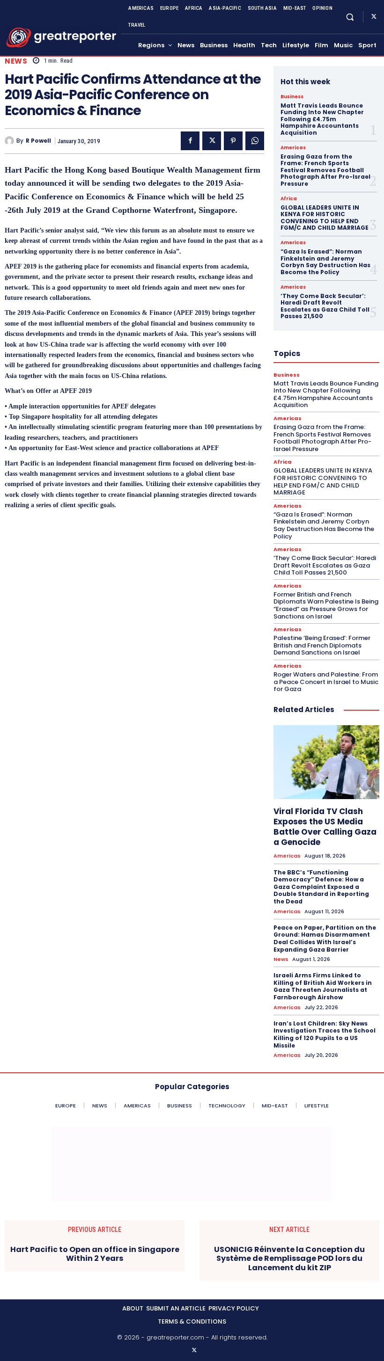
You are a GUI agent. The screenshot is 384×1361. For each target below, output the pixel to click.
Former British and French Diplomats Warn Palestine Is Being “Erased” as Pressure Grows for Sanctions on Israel (325, 605)
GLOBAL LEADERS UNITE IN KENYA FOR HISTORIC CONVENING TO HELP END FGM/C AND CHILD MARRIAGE (325, 218)
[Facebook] (190, 140)
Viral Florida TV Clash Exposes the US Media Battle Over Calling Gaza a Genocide (325, 827)
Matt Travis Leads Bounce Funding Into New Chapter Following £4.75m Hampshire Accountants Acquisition (322, 119)
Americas (293, 148)
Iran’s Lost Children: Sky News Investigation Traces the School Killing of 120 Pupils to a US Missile (324, 1034)
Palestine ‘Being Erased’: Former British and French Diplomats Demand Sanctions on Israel (321, 645)
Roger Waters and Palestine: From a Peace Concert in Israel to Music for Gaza (325, 681)
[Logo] (61, 37)
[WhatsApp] (254, 140)
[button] (350, 17)
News (16, 61)
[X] (373, 16)
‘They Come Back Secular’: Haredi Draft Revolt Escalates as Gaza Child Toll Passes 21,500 (325, 306)
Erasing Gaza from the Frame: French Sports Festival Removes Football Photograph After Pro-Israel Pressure (325, 170)
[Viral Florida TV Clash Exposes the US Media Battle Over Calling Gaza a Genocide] (326, 762)
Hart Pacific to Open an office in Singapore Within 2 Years (94, 1254)
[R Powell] (10, 141)
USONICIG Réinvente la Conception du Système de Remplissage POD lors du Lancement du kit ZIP (289, 1258)
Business (292, 97)
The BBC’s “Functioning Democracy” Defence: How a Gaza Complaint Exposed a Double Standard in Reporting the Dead (321, 886)
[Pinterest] (233, 140)
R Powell (38, 141)
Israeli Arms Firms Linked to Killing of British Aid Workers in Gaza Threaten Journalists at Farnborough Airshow (322, 986)
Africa (289, 199)
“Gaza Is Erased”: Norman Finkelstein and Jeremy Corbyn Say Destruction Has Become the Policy (325, 261)
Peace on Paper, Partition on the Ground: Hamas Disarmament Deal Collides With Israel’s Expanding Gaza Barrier (324, 938)
